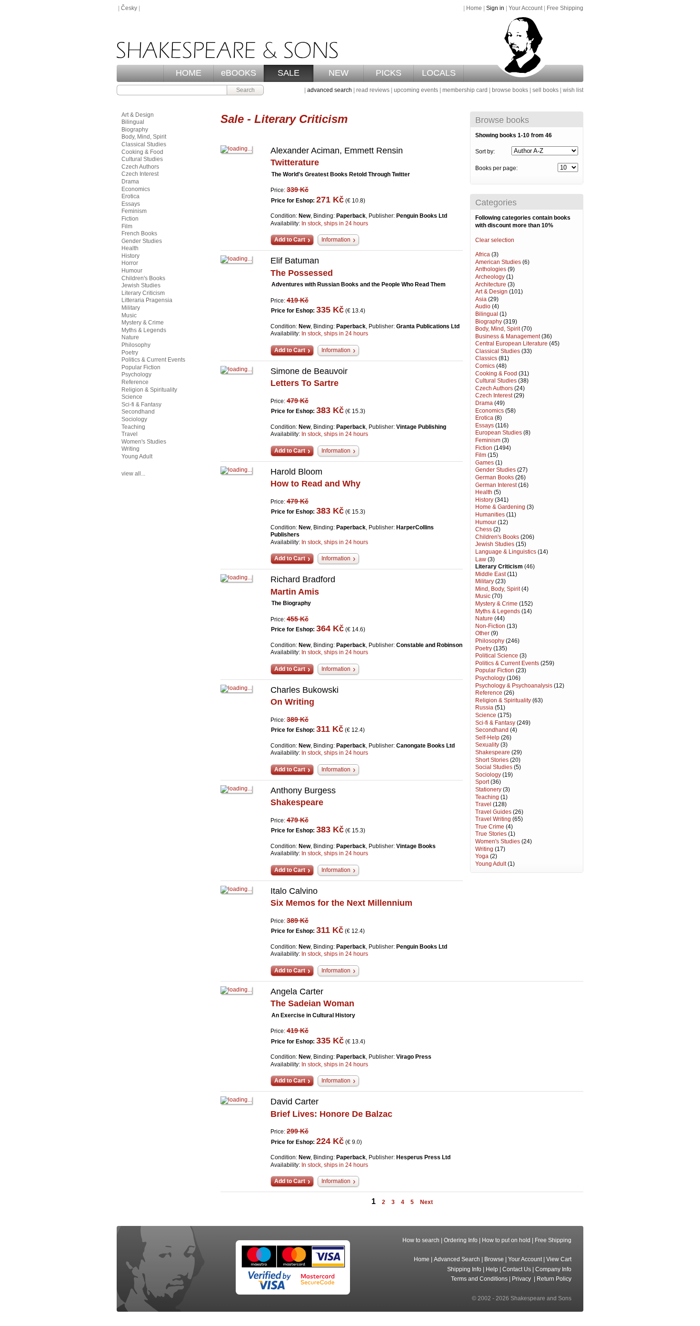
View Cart (558, 1259)
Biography (488, 321)
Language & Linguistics (505, 551)
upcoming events (416, 90)
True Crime (489, 826)
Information (335, 239)
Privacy (522, 1278)
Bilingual (486, 314)
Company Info (553, 1269)
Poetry (483, 648)
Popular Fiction (494, 670)
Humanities (490, 514)
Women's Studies (497, 841)
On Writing (292, 702)
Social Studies (493, 767)
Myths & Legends (497, 611)
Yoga (482, 856)
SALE (289, 73)
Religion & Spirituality (503, 700)
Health (483, 492)
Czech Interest (493, 395)
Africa (482, 254)
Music (482, 596)
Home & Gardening (500, 507)
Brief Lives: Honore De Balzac (331, 1114)
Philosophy (489, 641)
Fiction (483, 448)
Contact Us (516, 1269)
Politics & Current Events (507, 663)
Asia (481, 299)
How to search (421, 1240)
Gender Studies (495, 469)
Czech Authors (494, 388)
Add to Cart (289, 239)
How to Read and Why (315, 483)
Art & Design (491, 291)
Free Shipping (565, 8)
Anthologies (490, 269)
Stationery (488, 789)
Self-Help (487, 737)
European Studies (498, 432)
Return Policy (554, 1278)
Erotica (484, 418)
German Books (494, 477)
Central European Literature (511, 343)
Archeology (490, 276)
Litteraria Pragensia (146, 300)
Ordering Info (461, 1240)
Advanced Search (457, 1259)
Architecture (490, 284)
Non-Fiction (490, 626)
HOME (188, 73)
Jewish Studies (494, 544)
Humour (485, 522)
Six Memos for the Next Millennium (341, 903)
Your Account (525, 8)
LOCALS (439, 73)
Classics (486, 358)
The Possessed (301, 273)
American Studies (498, 262)
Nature (484, 618)
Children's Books (497, 537)
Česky (129, 8)
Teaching (487, 797)
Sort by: (485, 151)
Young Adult (490, 863)
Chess (483, 529)
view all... (133, 473)
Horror (129, 263)
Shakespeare (492, 752)
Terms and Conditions (479, 1278)
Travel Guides (493, 812)
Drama (484, 403)
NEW (339, 73)
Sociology (488, 774)
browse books (510, 90)
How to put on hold (506, 1240)
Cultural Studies (496, 380)
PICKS (388, 73)
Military (484, 581)
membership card (465, 90)
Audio (482, 306)
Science (485, 715)
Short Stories (492, 760)
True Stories (491, 833)
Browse (494, 1259)
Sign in (495, 8)
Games (484, 462)
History (484, 499)
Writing (484, 849)
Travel (483, 804)
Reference (488, 692)
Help (492, 1269)
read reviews (373, 90)
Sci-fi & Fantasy (495, 722)
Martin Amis (294, 592)
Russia (484, 707)
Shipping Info (464, 1269)
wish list (573, 90)
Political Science (496, 655)
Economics (489, 410)
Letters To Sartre (304, 383)
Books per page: (496, 168)
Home (474, 8)
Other (482, 633)
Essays (484, 425)
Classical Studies (497, 351)
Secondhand (492, 730)
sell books (545, 90)
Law (480, 559)
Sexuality (487, 744)
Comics (485, 366)
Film (480, 455)
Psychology (490, 678)
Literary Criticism (499, 566)
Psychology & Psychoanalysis (513, 685)
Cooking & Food (496, 373)
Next (426, 1202)
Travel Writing (493, 819)
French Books (139, 233)
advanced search (329, 90)
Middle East (490, 574)
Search (245, 90)
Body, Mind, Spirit (497, 328)
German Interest (496, 485)
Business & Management (507, 336)
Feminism (487, 440)
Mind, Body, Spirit (497, 589)
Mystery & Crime (496, 603)
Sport (482, 782)
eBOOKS (238, 73)
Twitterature (294, 162)
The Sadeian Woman (312, 1003)
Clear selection (494, 240)
